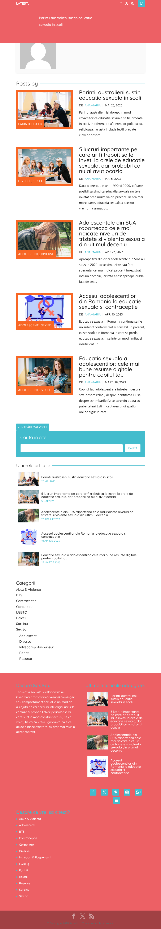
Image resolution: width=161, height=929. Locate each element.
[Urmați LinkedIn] (116, 800)
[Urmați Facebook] (93, 792)
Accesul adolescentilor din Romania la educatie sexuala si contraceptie (110, 301)
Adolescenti (28, 254)
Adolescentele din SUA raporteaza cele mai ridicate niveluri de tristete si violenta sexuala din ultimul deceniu (112, 233)
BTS (19, 595)
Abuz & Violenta (28, 589)
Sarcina (22, 623)
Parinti (24, 124)
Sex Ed (36, 124)
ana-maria (93, 105)
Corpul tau (24, 607)
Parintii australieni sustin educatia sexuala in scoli (110, 95)
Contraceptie (26, 601)
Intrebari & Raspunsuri (36, 647)
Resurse (25, 658)
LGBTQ (21, 612)
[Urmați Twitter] (104, 792)
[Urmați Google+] (138, 792)
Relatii (21, 618)
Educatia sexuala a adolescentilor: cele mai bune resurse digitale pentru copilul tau (109, 366)
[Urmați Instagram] (127, 792)
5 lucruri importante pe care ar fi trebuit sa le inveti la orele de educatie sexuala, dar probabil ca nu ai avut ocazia (112, 160)
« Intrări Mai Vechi (32, 427)
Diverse (24, 181)
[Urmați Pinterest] (115, 792)
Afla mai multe (46, 10)
